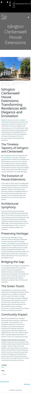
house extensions (6, 157)
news (2, 367)
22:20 (4, 85)
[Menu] (28, 17)
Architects (4, 243)
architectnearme (7, 83)
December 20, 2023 (20, 83)
